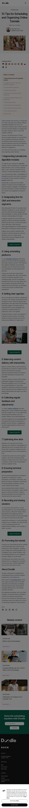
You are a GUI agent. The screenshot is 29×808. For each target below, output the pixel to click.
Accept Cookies (14, 804)
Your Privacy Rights (14, 800)
